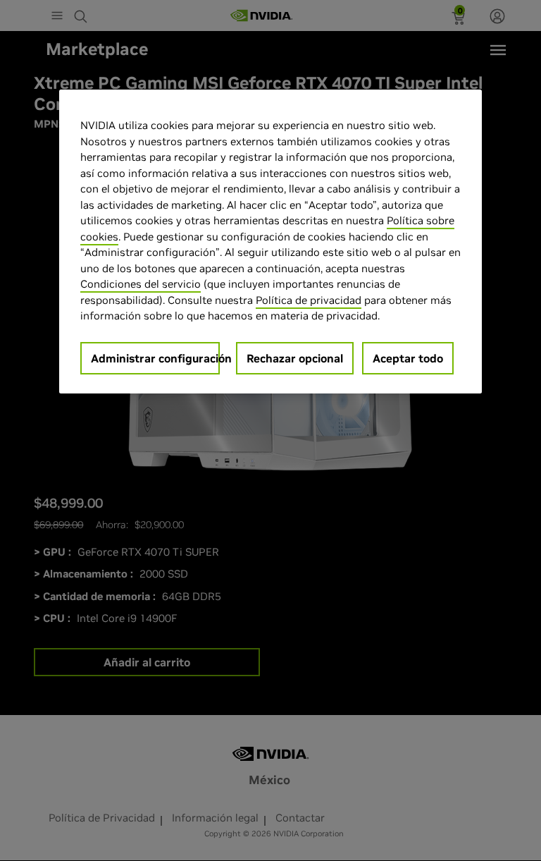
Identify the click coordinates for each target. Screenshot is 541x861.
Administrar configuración (155, 358)
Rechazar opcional (295, 358)
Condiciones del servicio (140, 284)
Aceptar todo (408, 358)
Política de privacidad (308, 300)
